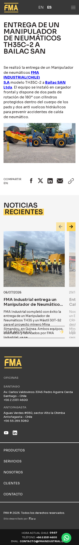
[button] (60, 226)
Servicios (13, 461)
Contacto (13, 494)
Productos (14, 450)
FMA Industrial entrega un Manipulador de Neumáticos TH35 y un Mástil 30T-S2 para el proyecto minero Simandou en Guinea (34, 309)
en (41, 7)
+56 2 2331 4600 (46, 537)
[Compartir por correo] (60, 181)
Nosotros (13, 472)
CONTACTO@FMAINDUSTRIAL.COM (44, 541)
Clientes (12, 483)
